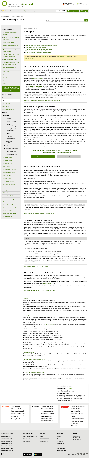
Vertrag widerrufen (61, 450)
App (2, 11)
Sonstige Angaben (7, 210)
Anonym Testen (68, 156)
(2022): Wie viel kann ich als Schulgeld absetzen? (36, 266)
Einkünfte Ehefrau (7, 160)
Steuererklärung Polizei (7, 448)
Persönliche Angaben (8, 109)
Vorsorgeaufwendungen (9, 199)
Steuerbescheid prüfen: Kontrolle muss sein (10, 68)
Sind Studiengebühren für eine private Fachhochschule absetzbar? (41, 45)
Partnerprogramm (44, 438)
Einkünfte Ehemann (8, 157)
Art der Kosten (27, 315)
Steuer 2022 (44, 56)
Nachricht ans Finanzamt (9, 213)
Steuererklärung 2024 (6, 438)
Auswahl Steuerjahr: (7, 98)
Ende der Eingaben (7, 216)
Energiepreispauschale (8, 163)
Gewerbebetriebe (7, 187)
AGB (58, 438)
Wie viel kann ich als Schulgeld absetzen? (35, 51)
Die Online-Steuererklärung (15, 6)
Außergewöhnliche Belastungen (11, 207)
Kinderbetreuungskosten (11, 145)
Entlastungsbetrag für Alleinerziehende (10, 129)
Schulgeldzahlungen (29, 352)
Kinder (25, 28)
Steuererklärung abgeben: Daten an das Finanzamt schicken (11, 63)
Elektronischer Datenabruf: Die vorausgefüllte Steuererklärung (10, 46)
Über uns (42, 433)
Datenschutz (60, 441)
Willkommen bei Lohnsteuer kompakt (10, 33)
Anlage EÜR (6, 106)
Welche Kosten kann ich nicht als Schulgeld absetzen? (38, 52)
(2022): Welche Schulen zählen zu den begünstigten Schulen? (39, 213)
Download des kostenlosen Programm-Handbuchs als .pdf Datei (11, 89)
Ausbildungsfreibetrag (10, 151)
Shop (33, 11)
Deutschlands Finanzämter (30, 436)
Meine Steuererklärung (8, 42)
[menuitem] (61, 11)
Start (6, 11)
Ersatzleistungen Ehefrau (9, 172)
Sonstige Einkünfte (8, 190)
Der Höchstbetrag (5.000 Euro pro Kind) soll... (35, 359)
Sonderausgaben (7, 202)
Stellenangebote (44, 441)
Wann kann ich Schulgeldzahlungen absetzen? (36, 47)
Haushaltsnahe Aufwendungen (10, 205)
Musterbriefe (26, 441)
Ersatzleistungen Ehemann (9, 169)
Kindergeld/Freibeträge (11, 154)
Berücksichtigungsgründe (11, 148)
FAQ (25, 11)
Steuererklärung (47, 283)
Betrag (26, 298)
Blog (29, 11)
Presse (5, 83)
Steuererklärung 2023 (6, 441)
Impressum (6, 80)
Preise (19, 11)
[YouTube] (87, 454)
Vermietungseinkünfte (8, 181)
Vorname (30, 28)
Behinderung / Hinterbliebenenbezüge (11, 142)
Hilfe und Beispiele (7, 72)
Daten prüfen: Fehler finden (10, 59)
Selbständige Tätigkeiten (9, 184)
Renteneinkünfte (7, 178)
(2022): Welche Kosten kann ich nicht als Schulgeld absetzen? (39, 290)
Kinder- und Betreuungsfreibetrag (10, 125)
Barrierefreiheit (60, 443)
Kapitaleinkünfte (7, 175)
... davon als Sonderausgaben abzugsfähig (34, 372)
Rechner (5, 74)
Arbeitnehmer (6, 166)
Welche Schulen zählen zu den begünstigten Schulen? (38, 49)
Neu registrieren (73, 11)
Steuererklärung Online (7, 433)
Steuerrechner (26, 438)
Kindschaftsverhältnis (10, 121)
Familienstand (6, 103)
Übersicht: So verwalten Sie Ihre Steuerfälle (11, 38)
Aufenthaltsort (9, 118)
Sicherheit (13, 11)
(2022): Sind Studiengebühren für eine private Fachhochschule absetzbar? (42, 100)
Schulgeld (34, 28)
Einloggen (84, 11)
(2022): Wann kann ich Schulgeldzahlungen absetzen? (37, 146)
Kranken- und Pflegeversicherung (10, 137)
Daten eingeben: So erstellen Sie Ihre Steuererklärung (11, 50)
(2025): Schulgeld (29, 58)
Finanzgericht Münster (37, 78)
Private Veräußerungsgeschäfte (11, 193)
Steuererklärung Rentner (7, 450)
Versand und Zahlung (62, 448)
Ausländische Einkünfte (9, 196)
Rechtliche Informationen (9, 77)
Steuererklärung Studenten (7, 445)
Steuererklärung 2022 (6, 443)
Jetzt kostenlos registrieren (43, 157)
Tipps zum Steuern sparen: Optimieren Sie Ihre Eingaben (11, 55)
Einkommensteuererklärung (35, 86)
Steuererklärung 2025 (63, 56)
